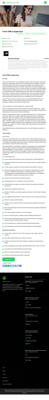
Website (47, 58)
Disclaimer (4, 377)
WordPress (24, 392)
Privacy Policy (5, 380)
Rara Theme (35, 391)
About (3, 371)
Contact (4, 374)
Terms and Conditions (7, 384)
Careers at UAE (12, 3)
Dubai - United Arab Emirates (31, 41)
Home (3, 367)
